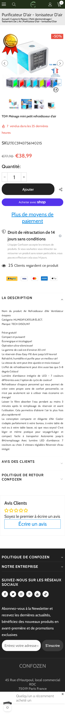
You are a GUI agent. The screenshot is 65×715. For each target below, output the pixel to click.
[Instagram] (21, 594)
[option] (32, 63)
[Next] (60, 63)
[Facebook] (5, 594)
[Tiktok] (45, 594)
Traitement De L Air (12, 21)
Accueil (5, 19)
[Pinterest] (29, 594)
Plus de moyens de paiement (32, 217)
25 (10, 265)
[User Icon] (50, 4)
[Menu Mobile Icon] (4, 4)
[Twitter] (13, 594)
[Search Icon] (17, 4)
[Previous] (5, 63)
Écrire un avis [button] (32, 524)
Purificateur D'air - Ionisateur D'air (40, 21)
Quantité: (11, 166)
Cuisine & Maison (19, 19)
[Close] (62, 694)
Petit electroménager (40, 19)
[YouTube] (37, 594)
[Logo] (32, 4)
